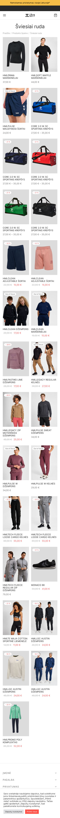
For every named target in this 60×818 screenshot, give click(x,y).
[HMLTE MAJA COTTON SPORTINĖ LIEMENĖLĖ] (16, 617)
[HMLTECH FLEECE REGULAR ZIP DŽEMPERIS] (16, 564)
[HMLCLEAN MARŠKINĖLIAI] (44, 308)
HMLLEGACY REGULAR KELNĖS (43, 381)
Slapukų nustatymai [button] (13, 811)
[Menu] (4, 15)
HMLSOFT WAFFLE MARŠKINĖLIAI (41, 76)
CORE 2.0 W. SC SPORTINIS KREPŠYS (42, 127)
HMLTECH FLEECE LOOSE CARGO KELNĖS (15, 535)
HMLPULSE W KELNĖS (43, 483)
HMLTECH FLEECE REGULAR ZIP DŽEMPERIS (13, 588)
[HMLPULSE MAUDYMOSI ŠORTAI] (16, 105)
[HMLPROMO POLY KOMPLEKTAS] (16, 718)
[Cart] (55, 15)
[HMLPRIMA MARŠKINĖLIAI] (16, 54)
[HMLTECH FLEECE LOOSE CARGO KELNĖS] (16, 513)
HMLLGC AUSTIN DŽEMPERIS (40, 640)
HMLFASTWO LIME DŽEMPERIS (13, 381)
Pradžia (6, 33)
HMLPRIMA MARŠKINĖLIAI (10, 76)
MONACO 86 (38, 585)
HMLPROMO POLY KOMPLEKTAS (12, 741)
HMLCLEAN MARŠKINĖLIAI (38, 330)
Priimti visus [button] (32, 811)
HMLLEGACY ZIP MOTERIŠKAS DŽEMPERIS (12, 433)
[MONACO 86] (44, 564)
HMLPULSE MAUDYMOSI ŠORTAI (14, 127)
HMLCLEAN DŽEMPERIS (15, 329)
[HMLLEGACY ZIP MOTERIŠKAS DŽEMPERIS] (16, 409)
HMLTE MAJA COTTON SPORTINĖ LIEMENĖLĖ (15, 640)
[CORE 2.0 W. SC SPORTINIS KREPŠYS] (44, 105)
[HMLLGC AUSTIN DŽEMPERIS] (44, 617)
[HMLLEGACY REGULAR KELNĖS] (44, 358)
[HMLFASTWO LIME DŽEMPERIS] (16, 358)
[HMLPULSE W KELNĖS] (44, 462)
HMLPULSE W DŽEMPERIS (10, 485)
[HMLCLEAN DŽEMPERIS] (16, 308)
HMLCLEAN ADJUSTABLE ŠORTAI (14, 279)
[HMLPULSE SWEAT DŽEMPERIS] (44, 409)
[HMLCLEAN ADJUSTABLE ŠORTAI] (16, 257)
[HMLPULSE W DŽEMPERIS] (16, 462)
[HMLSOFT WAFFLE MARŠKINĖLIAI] (44, 54)
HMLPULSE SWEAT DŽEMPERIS (41, 431)
